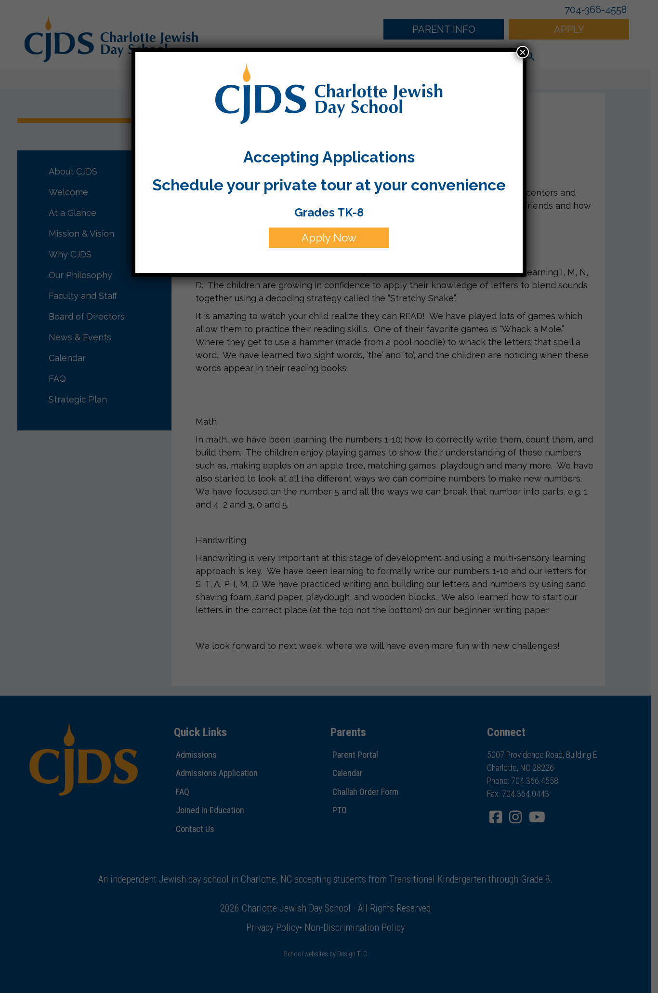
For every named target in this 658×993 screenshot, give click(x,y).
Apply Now (329, 237)
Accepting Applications (329, 157)
